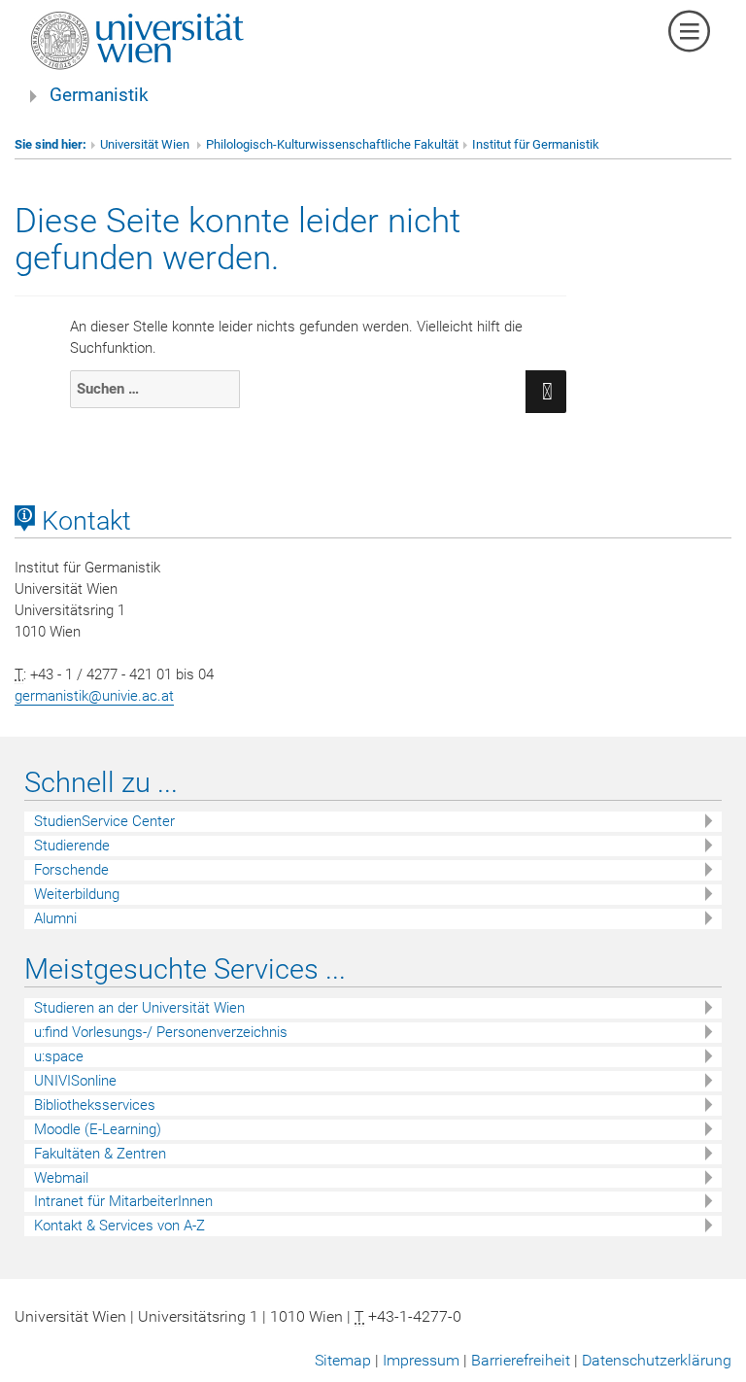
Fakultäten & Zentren (100, 1153)
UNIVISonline (75, 1080)
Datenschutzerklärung (656, 1360)
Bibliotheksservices (94, 1105)
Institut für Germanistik (535, 144)
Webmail (61, 1178)
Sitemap (343, 1360)
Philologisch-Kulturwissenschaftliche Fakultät (332, 144)
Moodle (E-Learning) (97, 1129)
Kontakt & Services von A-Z (119, 1225)
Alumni (55, 918)
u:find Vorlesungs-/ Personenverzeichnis (161, 1032)
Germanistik (99, 95)
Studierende (72, 845)
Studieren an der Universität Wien (139, 1008)
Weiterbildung (76, 894)
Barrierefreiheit (520, 1360)
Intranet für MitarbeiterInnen (123, 1201)
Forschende (71, 870)
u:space (59, 1056)
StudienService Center (104, 821)
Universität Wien (146, 144)
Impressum (421, 1360)
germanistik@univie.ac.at (94, 696)
